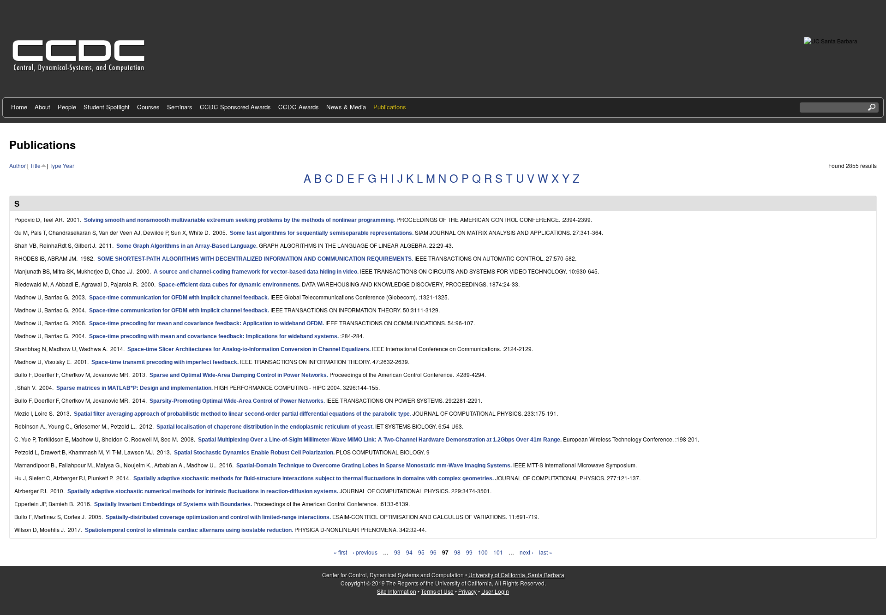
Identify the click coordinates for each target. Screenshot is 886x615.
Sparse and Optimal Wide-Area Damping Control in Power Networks (238, 375)
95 (421, 552)
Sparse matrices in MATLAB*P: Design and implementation (133, 388)
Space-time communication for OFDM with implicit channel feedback (178, 297)
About (42, 106)
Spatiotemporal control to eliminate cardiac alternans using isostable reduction (188, 530)
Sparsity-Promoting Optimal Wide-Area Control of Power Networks (236, 401)
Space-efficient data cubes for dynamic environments (228, 284)
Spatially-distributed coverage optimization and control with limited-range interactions (217, 517)
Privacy (467, 591)
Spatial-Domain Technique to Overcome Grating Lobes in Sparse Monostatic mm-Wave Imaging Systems (373, 465)
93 (397, 552)
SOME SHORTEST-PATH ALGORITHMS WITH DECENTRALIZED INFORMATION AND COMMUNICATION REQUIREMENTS (254, 259)
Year (68, 165)
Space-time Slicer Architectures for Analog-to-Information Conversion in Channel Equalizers (248, 349)
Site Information (396, 591)
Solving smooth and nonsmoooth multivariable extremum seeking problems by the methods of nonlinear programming (239, 220)
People (67, 106)
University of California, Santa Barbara (516, 575)
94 (409, 552)
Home (19, 106)
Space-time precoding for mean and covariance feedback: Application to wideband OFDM (206, 323)
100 (483, 552)
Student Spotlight (107, 106)
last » (545, 552)
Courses (148, 106)
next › (526, 552)
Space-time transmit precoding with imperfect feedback (164, 362)
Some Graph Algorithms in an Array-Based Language (186, 246)
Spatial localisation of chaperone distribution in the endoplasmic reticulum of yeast (264, 427)
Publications (389, 106)
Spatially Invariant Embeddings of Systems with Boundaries (172, 504)
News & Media (346, 106)
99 (469, 552)
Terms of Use (437, 591)
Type (55, 165)
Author (17, 165)
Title (35, 165)
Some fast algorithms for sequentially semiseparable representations (321, 233)
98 (457, 552)
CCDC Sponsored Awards (235, 106)
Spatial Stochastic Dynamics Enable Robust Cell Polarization (253, 452)
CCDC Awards (298, 106)
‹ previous (365, 552)
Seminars (179, 106)
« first (340, 552)
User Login (495, 591)
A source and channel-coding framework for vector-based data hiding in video (255, 272)
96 (433, 552)
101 (498, 552)
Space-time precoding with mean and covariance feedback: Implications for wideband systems (213, 336)
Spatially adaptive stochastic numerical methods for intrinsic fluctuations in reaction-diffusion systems (202, 491)
